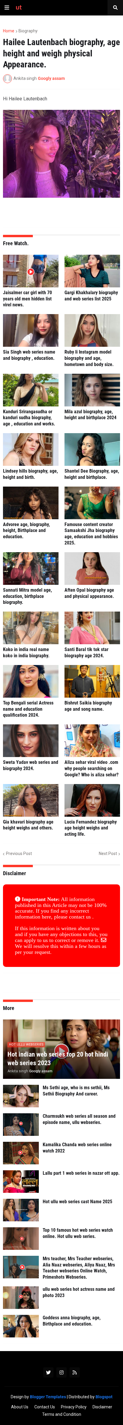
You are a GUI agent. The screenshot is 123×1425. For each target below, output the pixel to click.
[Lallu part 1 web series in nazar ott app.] (21, 1181)
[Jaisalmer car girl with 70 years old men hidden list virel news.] (31, 271)
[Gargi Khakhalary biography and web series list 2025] (92, 271)
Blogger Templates (48, 1396)
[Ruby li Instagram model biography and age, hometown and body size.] (92, 330)
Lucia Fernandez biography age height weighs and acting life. (90, 828)
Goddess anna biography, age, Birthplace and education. (72, 1321)
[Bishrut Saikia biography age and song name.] (92, 681)
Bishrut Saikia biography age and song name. (88, 706)
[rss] (75, 1372)
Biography (28, 31)
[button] (7, 8)
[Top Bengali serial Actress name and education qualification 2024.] (31, 681)
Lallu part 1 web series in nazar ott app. (81, 1173)
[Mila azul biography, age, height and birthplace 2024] (92, 390)
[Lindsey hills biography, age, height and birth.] (31, 449)
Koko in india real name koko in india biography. (26, 652)
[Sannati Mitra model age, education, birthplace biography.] (31, 568)
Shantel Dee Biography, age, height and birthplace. (91, 474)
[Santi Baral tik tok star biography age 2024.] (92, 628)
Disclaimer (102, 1407)
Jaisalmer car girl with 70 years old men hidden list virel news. (27, 299)
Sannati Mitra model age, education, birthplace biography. (27, 596)
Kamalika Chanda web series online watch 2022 (77, 1148)
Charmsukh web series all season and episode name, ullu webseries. (79, 1119)
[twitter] (48, 1372)
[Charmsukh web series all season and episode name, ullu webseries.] (21, 1124)
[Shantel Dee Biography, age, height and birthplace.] (92, 449)
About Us (19, 1407)
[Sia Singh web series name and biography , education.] (31, 330)
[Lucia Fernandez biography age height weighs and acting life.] (92, 800)
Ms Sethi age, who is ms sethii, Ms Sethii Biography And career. (76, 1091)
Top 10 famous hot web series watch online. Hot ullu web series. (78, 1233)
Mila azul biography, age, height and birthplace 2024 (90, 415)
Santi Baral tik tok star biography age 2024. (86, 652)
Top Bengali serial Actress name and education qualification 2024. (28, 709)
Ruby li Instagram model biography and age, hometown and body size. (89, 358)
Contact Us (44, 1407)
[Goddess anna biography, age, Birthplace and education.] (21, 1326)
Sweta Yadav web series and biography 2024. (30, 765)
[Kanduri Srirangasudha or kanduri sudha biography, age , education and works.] (31, 390)
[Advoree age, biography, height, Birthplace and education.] (31, 503)
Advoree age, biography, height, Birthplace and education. (26, 531)
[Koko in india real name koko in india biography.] (31, 628)
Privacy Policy (74, 1407)
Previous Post (19, 853)
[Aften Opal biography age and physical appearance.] (92, 568)
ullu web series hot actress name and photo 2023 (79, 1292)
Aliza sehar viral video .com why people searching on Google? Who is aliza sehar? (91, 768)
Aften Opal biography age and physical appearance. (89, 593)
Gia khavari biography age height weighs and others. (28, 825)
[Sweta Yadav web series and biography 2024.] (31, 740)
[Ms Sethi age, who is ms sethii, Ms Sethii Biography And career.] (21, 1096)
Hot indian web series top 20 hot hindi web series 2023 (57, 1059)
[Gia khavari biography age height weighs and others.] (31, 800)
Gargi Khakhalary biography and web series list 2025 (91, 296)
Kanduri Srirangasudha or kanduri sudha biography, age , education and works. (29, 418)
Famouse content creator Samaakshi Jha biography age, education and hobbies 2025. (91, 534)
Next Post (108, 853)
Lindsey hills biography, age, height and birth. (30, 474)
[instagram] (61, 1372)
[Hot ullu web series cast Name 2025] (21, 1210)
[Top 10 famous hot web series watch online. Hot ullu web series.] (21, 1238)
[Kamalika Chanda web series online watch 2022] (21, 1153)
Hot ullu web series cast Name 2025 (77, 1201)
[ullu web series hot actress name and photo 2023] (21, 1297)
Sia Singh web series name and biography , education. (29, 355)
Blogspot (104, 1396)
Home (8, 31)
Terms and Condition (61, 1414)
